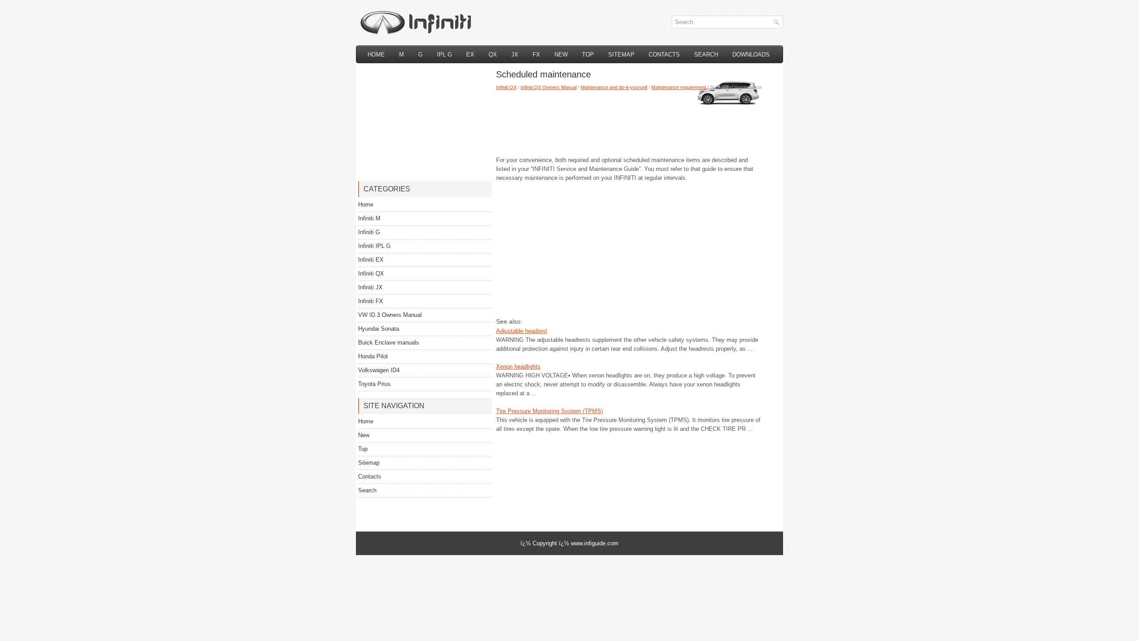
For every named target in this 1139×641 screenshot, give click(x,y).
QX (493, 54)
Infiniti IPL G (374, 246)
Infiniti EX (371, 259)
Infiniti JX (370, 287)
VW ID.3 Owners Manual (390, 315)
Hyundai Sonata (378, 328)
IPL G (444, 54)
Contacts (664, 54)
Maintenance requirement (678, 87)
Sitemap (621, 54)
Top (588, 54)
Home (376, 54)
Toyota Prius (374, 384)
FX (536, 54)
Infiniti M (369, 218)
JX (514, 54)
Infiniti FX (370, 301)
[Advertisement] (629, 120)
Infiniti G (369, 232)
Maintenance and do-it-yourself (614, 87)
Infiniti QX (506, 87)
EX (470, 54)
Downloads (751, 54)
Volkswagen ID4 (379, 370)
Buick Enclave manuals (388, 342)
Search (706, 54)
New (561, 54)
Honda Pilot (373, 356)
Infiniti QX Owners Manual (549, 87)
